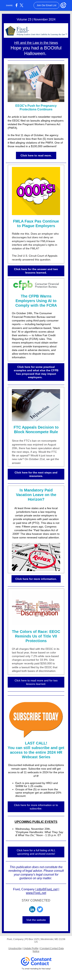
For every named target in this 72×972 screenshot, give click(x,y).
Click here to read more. (36, 155)
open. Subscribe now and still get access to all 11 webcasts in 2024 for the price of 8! (36, 772)
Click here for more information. (36, 578)
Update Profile (30, 948)
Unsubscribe (15, 948)
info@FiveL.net (47, 889)
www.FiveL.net (36, 893)
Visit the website (36, 919)
